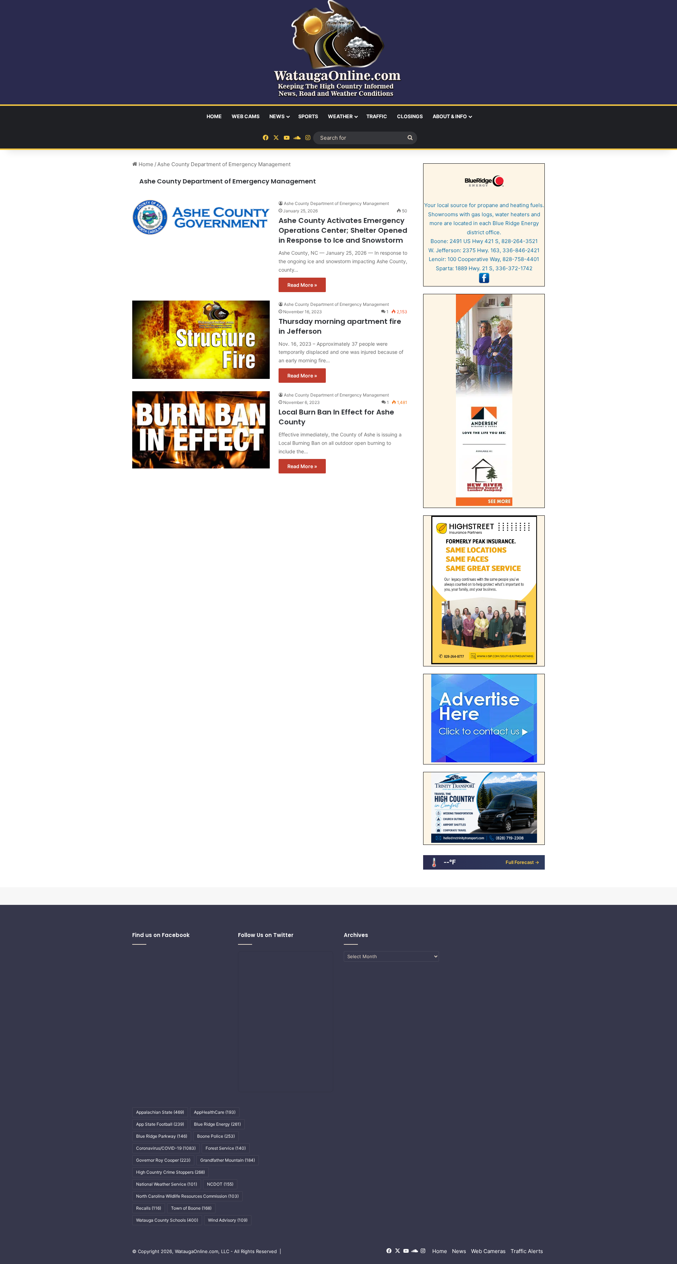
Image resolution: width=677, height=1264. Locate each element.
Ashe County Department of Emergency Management (227, 181)
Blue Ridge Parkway (161, 1136)
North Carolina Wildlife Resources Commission (187, 1196)
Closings (410, 116)
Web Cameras (488, 1251)
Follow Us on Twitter (265, 935)
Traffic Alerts (527, 1251)
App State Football (160, 1124)
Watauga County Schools (167, 1220)
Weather (340, 116)
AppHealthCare (215, 1112)
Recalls (148, 1208)
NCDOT (220, 1184)
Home (214, 116)
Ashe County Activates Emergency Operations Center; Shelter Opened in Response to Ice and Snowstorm (343, 230)
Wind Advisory (228, 1220)
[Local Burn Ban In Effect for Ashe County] (201, 429)
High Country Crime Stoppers (170, 1172)
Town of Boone (191, 1208)
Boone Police (216, 1136)
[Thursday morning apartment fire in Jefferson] (201, 340)
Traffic (376, 116)
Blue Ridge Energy (217, 1124)
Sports (308, 116)
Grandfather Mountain (227, 1160)
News (277, 116)
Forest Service (226, 1148)
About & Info (450, 116)
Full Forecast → (522, 862)
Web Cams (246, 116)
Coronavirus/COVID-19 (166, 1148)
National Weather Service (166, 1184)
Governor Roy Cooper (163, 1160)
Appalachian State (160, 1112)
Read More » (302, 285)
